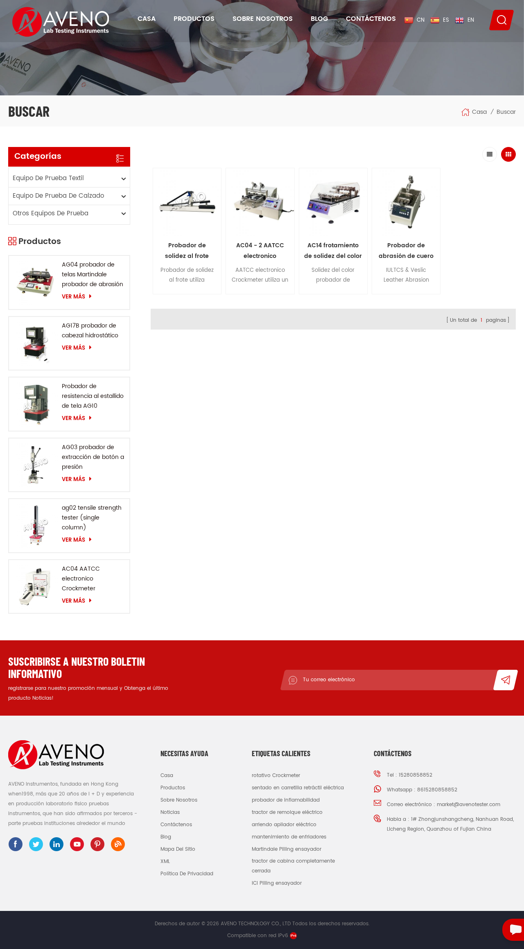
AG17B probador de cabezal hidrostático (90, 330)
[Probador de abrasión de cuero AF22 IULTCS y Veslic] (406, 202)
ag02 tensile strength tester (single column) (92, 517)
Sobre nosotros (263, 19)
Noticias (170, 812)
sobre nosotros (178, 800)
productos (172, 788)
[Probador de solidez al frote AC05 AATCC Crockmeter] (187, 202)
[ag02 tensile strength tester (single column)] (35, 525)
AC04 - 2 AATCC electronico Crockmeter (260, 251)
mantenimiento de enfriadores (289, 837)
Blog (319, 19)
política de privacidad (186, 874)
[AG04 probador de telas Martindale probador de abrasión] (35, 282)
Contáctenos (371, 19)
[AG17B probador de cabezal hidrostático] (35, 343)
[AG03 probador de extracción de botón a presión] (35, 465)
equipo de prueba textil (48, 178)
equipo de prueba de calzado (58, 196)
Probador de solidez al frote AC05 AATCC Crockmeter (187, 251)
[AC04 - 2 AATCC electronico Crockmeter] (260, 202)
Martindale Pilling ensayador (286, 849)
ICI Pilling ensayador (277, 883)
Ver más (73, 297)
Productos (194, 19)
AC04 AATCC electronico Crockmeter (81, 578)
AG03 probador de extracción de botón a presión (93, 457)
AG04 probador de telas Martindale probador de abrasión (92, 274)
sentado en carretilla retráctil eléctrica (298, 788)
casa (166, 776)
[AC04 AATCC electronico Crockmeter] (35, 586)
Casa (147, 19)
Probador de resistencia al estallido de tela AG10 (93, 396)
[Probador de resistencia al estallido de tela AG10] (35, 404)
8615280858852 (437, 790)
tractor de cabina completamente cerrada (293, 866)
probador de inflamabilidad (286, 800)
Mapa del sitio (177, 849)
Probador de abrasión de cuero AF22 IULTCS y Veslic (406, 251)
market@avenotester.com (468, 805)
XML (165, 861)
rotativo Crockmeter (276, 776)
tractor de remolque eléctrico (287, 812)
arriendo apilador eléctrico (284, 825)
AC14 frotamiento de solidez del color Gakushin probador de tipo (333, 251)
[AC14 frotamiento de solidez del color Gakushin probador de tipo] (333, 202)
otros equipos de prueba (50, 213)
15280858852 (415, 775)
